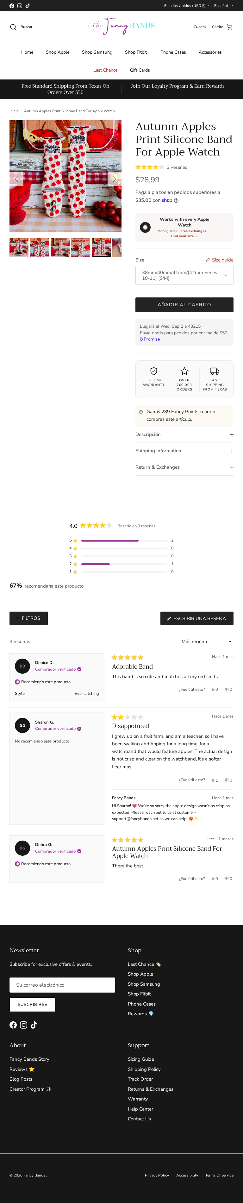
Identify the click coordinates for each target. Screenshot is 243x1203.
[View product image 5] (101, 247)
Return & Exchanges (157, 467)
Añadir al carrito (184, 305)
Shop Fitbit (136, 52)
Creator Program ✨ (30, 1089)
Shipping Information (158, 451)
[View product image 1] (18, 247)
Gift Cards (140, 70)
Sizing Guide (141, 1059)
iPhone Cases (172, 52)
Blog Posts (20, 1079)
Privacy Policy (157, 1175)
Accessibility (187, 1175)
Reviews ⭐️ (22, 1069)
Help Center (140, 1109)
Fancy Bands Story (29, 1059)
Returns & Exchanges (150, 1089)
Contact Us (139, 1119)
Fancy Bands (34, 1175)
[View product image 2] (39, 247)
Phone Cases (142, 1004)
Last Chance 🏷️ (144, 964)
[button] (161, 166)
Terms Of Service (219, 1175)
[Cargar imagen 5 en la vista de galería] (65, 176)
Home (27, 52)
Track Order (140, 1079)
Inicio (14, 111)
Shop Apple (57, 52)
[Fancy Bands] (121, 27)
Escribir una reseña (203, 620)
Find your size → (184, 236)
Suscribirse (32, 1004)
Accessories (210, 52)
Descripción (148, 434)
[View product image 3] (60, 247)
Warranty (138, 1099)
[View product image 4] (80, 247)
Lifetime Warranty (154, 382)
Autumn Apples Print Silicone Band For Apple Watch (69, 111)
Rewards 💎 (141, 1014)
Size (139, 260)
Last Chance (105, 70)
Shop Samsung (97, 52)
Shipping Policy (144, 1069)
